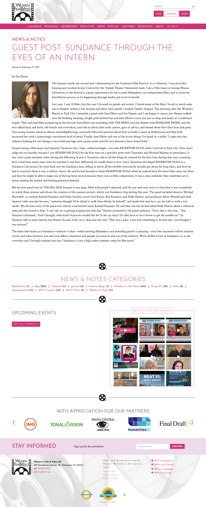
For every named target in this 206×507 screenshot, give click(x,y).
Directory (87, 27)
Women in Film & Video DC (23, 12)
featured (57, 286)
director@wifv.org (42, 472)
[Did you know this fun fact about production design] (152, 356)
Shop (184, 14)
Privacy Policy (109, 472)
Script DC (156, 286)
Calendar (34, 27)
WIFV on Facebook (163, 461)
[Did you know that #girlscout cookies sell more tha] (178, 330)
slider (176, 286)
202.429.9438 (44, 469)
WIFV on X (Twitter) (164, 465)
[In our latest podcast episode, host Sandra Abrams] (125, 356)
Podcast (113, 27)
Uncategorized (20, 290)
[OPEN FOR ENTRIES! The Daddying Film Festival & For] (178, 383)
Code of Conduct (111, 478)
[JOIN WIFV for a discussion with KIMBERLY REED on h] (152, 383)
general (75, 286)
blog (37, 286)
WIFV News (73, 290)
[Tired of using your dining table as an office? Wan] (125, 383)
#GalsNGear (19, 286)
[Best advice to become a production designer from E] (178, 356)
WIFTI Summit (47, 290)
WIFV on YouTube (162, 473)
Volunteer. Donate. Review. (108, 502)
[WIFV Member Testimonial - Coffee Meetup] (125, 330)
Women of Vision (98, 290)
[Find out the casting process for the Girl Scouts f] (152, 330)
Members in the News (126, 286)
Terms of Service (110, 475)
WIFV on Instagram (163, 469)
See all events (24, 324)
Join (158, 14)
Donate (171, 14)
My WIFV (172, 27)
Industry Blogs (97, 286)
